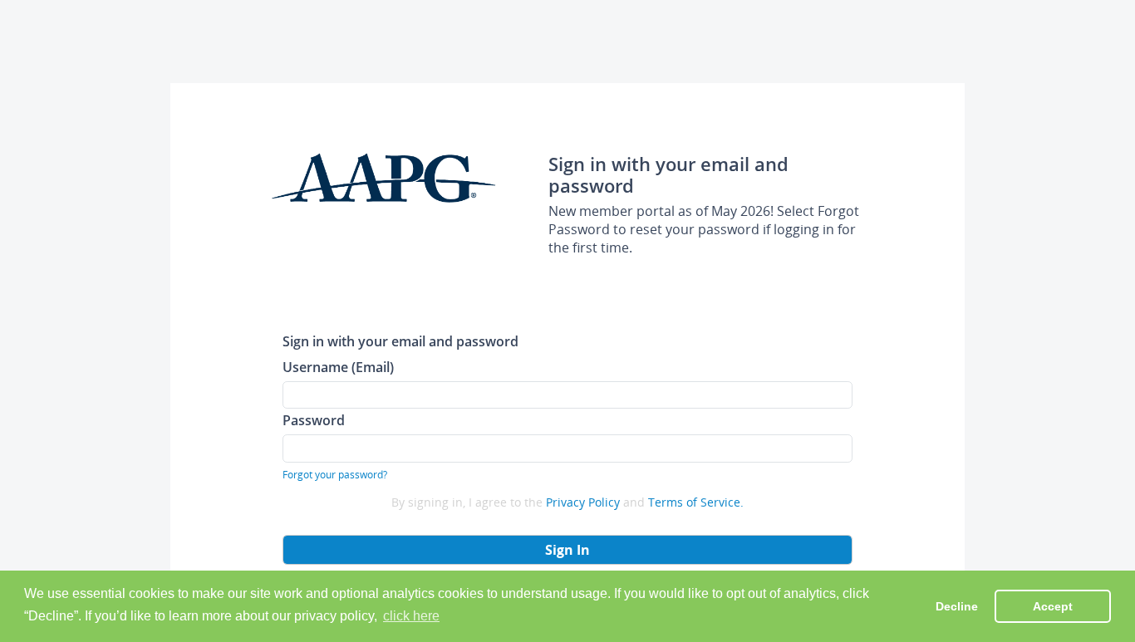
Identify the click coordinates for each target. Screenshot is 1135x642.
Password (314, 420)
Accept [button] (1053, 606)
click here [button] (411, 616)
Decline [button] (957, 606)
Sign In (567, 550)
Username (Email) (338, 366)
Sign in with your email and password (400, 341)
